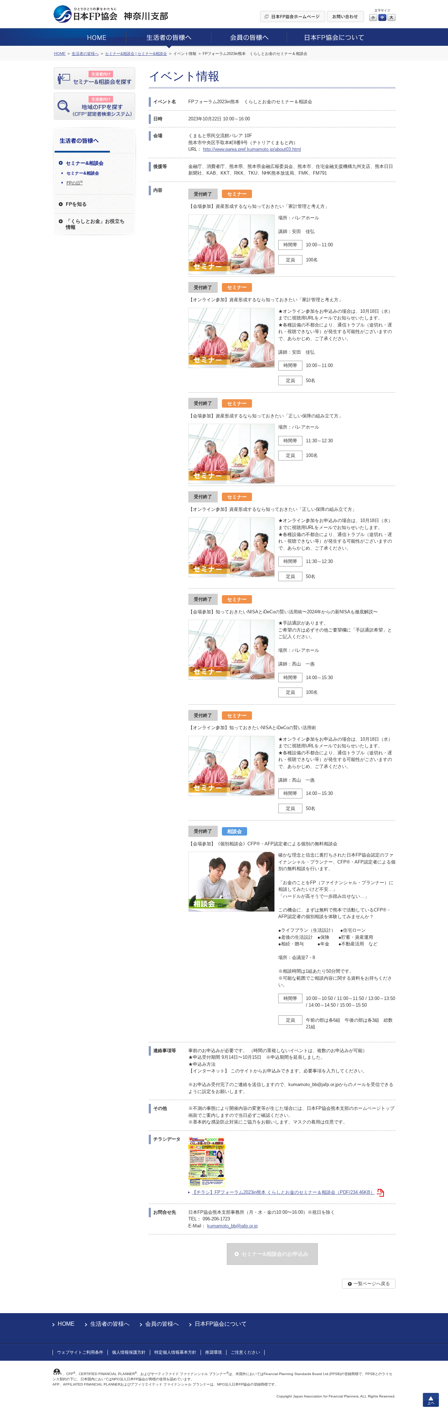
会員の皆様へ (162, 1324)
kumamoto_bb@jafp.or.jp (232, 1225)
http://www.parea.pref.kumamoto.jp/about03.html (252, 149)
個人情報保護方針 (129, 1352)
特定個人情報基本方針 (175, 1352)
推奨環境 (213, 1352)
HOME (66, 1324)
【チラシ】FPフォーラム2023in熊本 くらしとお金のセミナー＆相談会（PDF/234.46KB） (283, 1192)
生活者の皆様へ (110, 1324)
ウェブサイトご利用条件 (80, 1352)
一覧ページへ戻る (372, 1283)
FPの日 (74, 182)
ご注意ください (245, 1352)
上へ (430, 1400)
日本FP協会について (221, 1324)
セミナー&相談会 (82, 173)
